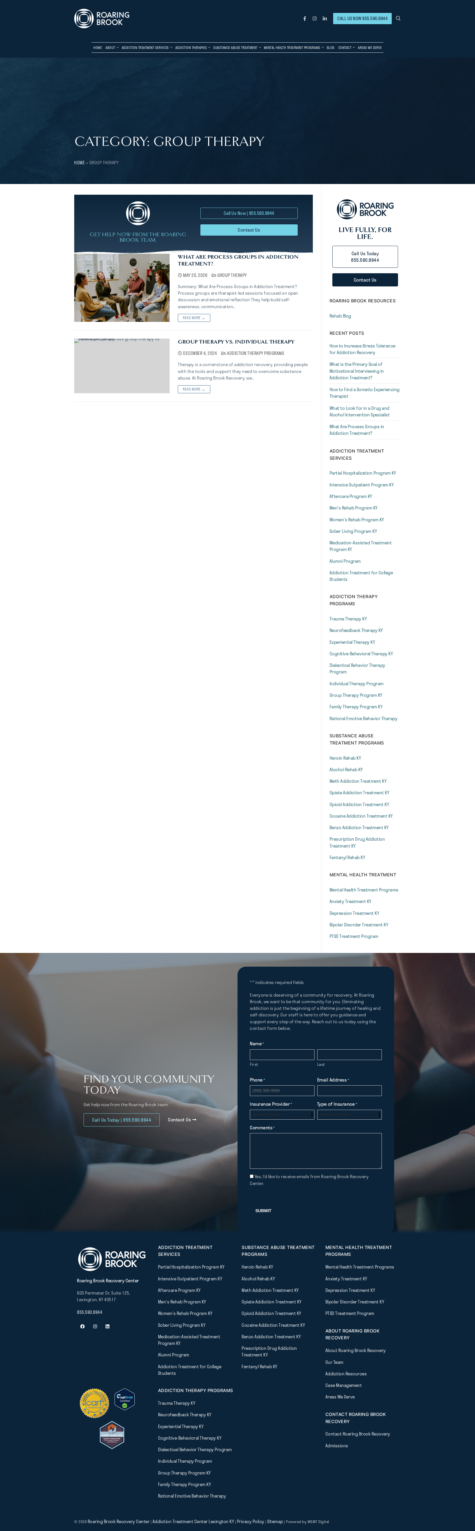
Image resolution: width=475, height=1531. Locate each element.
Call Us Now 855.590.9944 (362, 18)
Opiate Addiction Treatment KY (360, 792)
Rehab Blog (340, 316)
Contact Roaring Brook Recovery (357, 1433)
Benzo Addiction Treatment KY (359, 827)
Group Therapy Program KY (356, 695)
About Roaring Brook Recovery (355, 1350)
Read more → (194, 317)
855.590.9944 (89, 1312)
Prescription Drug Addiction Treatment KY (357, 842)
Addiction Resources (346, 1373)
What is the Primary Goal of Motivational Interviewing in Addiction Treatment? (357, 371)
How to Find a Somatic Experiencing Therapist (365, 392)
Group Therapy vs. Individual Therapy (236, 342)
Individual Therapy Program (357, 683)
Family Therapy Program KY (356, 706)
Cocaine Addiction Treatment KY (361, 816)
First (254, 1064)
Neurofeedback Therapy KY (356, 630)
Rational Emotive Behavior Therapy (364, 718)
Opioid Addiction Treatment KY (359, 804)
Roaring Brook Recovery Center (119, 1521)
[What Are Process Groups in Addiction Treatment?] (122, 288)
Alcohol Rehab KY (346, 769)
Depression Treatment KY (354, 913)
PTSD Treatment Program (354, 936)
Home (79, 162)
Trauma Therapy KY (348, 618)
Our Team (334, 1362)
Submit (263, 1210)
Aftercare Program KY (351, 496)
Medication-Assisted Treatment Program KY (361, 546)
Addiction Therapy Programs (255, 353)
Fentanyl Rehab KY (347, 857)
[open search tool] (398, 18)
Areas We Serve (340, 1396)
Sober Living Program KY (353, 531)
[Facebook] (304, 18)
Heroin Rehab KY (345, 758)
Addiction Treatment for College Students (361, 575)
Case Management (343, 1385)
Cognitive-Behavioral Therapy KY (361, 653)
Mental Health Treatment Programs (364, 889)
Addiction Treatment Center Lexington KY (193, 1521)
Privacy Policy (251, 1521)
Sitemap (275, 1521)
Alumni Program (345, 561)
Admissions (336, 1445)
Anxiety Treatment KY (350, 901)
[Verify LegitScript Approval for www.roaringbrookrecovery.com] (125, 1408)
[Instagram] (315, 18)
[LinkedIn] (325, 18)
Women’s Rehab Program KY (357, 519)
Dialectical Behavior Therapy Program (357, 668)
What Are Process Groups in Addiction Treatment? (238, 260)
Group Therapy (232, 275)
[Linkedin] (107, 1326)
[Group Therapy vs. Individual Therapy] (122, 366)
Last (321, 1064)
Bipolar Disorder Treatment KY (359, 924)
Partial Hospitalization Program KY (363, 473)
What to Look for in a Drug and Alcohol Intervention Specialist (360, 411)
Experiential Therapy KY (352, 642)
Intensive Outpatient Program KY (362, 484)
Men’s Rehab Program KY (354, 507)
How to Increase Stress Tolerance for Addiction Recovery (363, 349)
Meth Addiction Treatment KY (358, 781)
